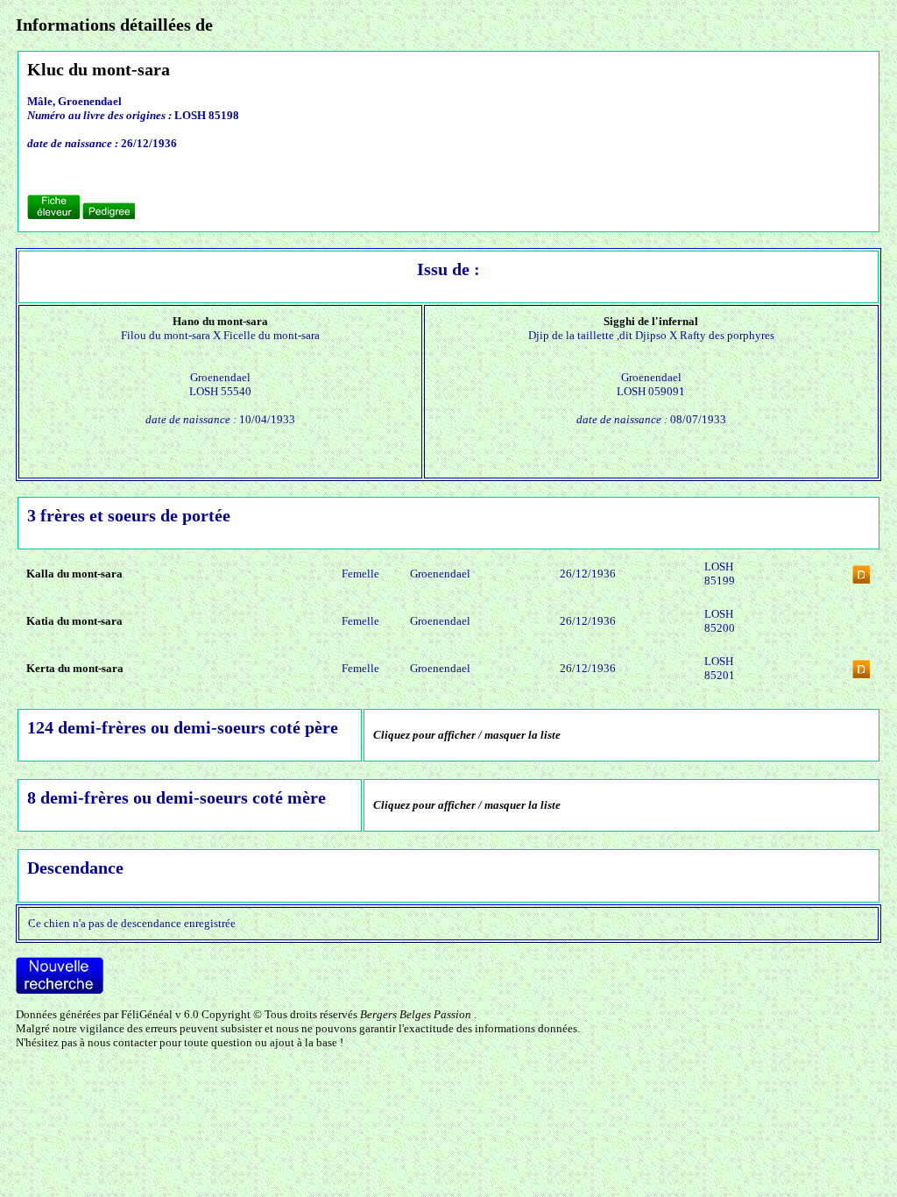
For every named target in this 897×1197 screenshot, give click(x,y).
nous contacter (122, 1042)
